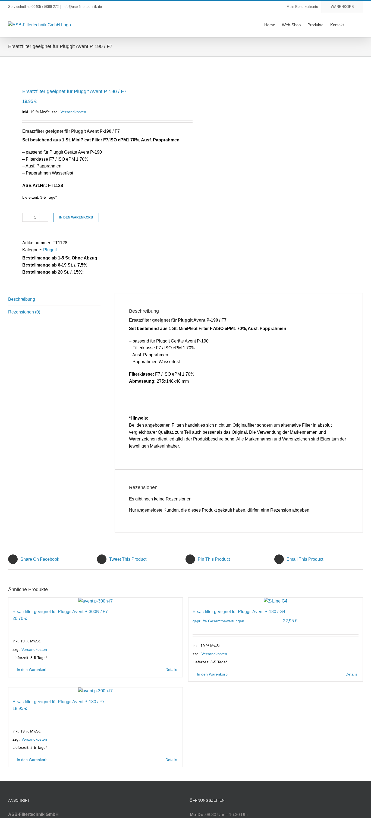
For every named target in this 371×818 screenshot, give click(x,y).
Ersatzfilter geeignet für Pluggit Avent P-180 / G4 (239, 611)
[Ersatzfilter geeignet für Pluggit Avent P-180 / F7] (95, 691)
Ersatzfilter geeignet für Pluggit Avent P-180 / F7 (58, 701)
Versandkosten (73, 112)
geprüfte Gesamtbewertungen (218, 621)
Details (171, 669)
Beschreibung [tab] (21, 299)
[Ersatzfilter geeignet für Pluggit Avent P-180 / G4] (275, 601)
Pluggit (50, 250)
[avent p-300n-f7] (93, 71)
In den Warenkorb (76, 217)
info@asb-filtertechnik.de (82, 7)
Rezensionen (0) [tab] (24, 312)
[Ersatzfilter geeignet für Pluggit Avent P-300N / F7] (95, 601)
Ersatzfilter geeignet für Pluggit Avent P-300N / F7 (60, 611)
